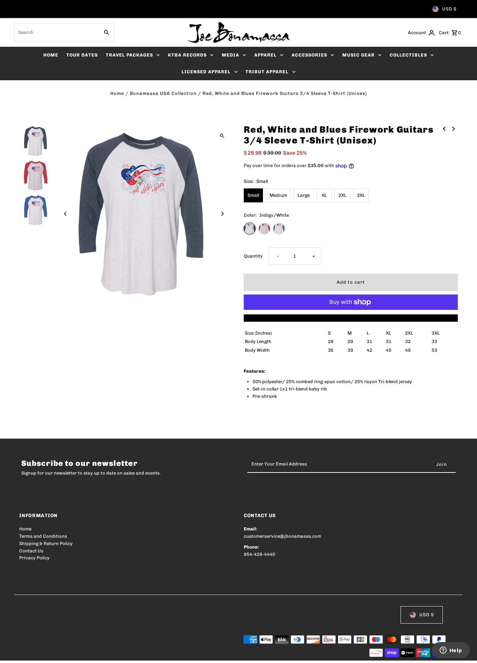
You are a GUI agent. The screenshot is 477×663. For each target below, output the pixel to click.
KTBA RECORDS (187, 55)
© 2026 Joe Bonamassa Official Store (59, 653)
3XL (361, 195)
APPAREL (265, 55)
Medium (278, 195)
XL (324, 195)
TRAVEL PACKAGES (129, 55)
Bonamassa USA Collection (163, 93)
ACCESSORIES (309, 55)
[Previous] (65, 214)
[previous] (444, 128)
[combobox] (56, 32)
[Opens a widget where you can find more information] (451, 651)
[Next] (222, 214)
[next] (453, 128)
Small (253, 195)
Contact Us (31, 550)
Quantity (253, 256)
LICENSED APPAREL (206, 71)
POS (108, 653)
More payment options (350, 317)
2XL (342, 195)
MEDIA (230, 55)
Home (117, 93)
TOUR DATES (82, 55)
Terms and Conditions (43, 536)
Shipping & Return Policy (46, 543)
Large (304, 195)
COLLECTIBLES (408, 55)
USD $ (449, 9)
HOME (50, 55)
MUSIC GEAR (358, 55)
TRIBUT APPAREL (266, 71)
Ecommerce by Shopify (148, 653)
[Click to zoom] (222, 135)
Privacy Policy (34, 557)
